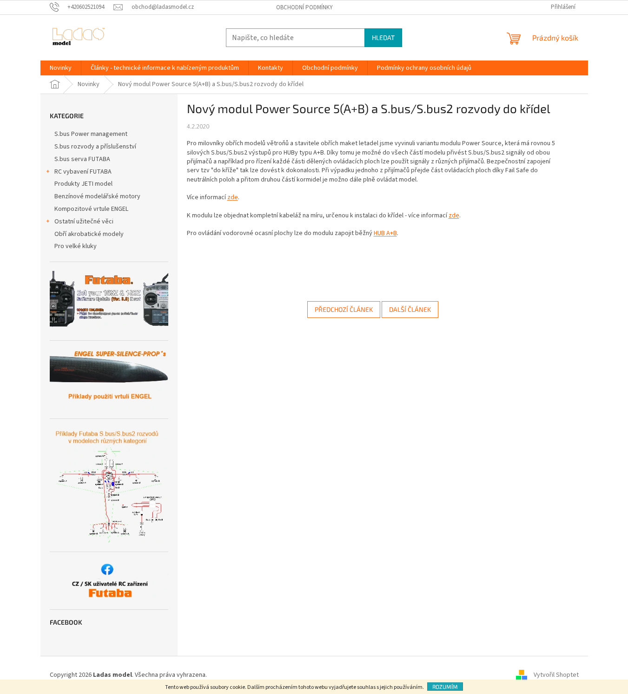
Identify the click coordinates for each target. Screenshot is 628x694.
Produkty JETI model (83, 184)
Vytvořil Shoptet (556, 675)
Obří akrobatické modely (89, 234)
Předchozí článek (344, 309)
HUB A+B (385, 233)
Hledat (383, 37)
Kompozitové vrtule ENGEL (91, 209)
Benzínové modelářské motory (97, 196)
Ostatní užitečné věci (83, 221)
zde (232, 197)
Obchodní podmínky (304, 7)
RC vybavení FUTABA (83, 171)
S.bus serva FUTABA (82, 159)
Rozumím (445, 686)
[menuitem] (60, 68)
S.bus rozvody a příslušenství (95, 146)
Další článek (410, 309)
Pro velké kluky (75, 246)
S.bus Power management (90, 134)
